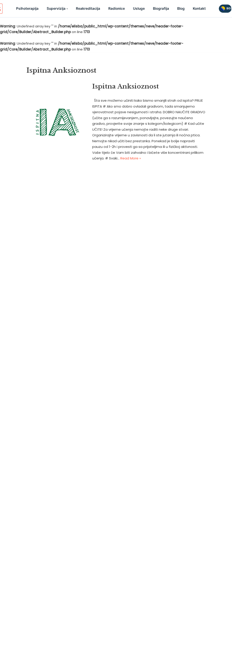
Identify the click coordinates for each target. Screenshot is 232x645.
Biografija (161, 8)
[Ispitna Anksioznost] (57, 121)
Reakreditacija (88, 8)
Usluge (139, 8)
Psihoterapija (27, 8)
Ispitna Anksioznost (125, 86)
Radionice (116, 8)
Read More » (130, 158)
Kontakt (199, 8)
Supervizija (56, 8)
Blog (181, 8)
